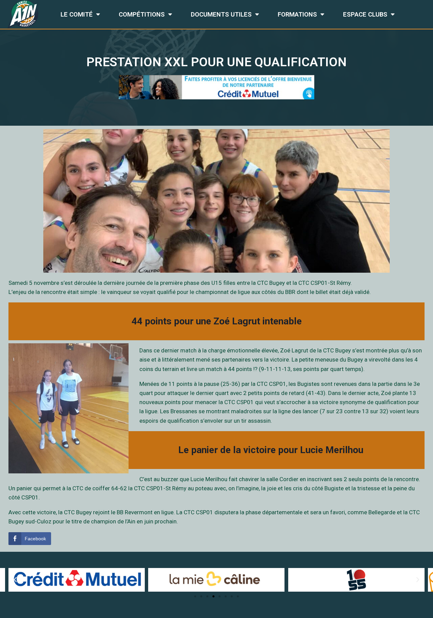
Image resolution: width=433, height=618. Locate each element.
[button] (195, 596)
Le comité (77, 14)
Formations (297, 14)
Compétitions (142, 14)
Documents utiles (221, 14)
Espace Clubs (365, 14)
